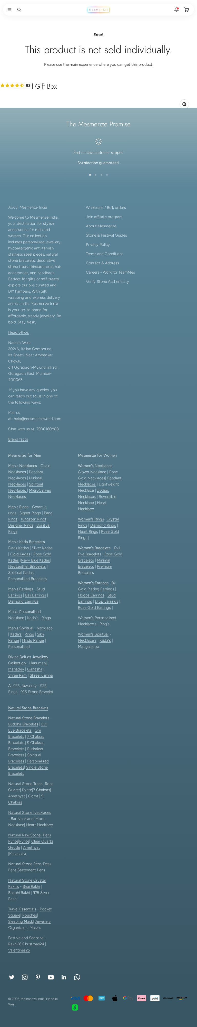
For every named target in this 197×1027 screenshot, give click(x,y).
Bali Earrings (35, 595)
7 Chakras (41, 790)
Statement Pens (31, 870)
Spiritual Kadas (21, 572)
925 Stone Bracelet (37, 691)
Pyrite (27, 790)
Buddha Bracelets (23, 724)
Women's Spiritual (93, 634)
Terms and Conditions (104, 253)
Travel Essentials (22, 909)
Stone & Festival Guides (106, 235)
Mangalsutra (88, 646)
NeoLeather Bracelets (27, 566)
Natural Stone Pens (25, 864)
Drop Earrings (106, 601)
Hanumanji (38, 663)
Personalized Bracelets (27, 578)
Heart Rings (88, 531)
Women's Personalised (97, 617)
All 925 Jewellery (22, 685)
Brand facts (18, 439)
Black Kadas (19, 548)
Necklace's (87, 640)
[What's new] (176, 10)
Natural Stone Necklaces (29, 812)
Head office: (18, 332)
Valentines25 (19, 950)
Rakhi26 (15, 944)
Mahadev (16, 669)
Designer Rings (20, 525)
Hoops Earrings (91, 595)
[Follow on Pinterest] (37, 977)
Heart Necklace (39, 825)
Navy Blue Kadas (35, 560)
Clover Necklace (92, 472)
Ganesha (34, 669)
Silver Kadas (42, 548)
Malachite (17, 853)
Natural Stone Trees (25, 783)
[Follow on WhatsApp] (77, 977)
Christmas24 (33, 944)
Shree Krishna (41, 675)
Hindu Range (33, 640)
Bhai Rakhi (31, 886)
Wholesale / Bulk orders (106, 207)
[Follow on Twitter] (11, 977)
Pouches (29, 915)
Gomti (33, 796)
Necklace (16, 617)
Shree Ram (17, 675)
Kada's (32, 617)
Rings (46, 617)
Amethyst (16, 796)
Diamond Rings (103, 525)
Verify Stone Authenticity (107, 281)
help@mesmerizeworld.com (37, 418)
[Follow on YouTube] (50, 977)
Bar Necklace (22, 818)
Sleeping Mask (20, 921)
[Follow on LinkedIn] (64, 977)
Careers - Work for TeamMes (110, 272)
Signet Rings (30, 513)
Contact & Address (102, 263)
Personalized (19, 646)
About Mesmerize (101, 226)
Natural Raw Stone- (25, 835)
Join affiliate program (104, 216)
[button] (8, 10)
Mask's (35, 927)
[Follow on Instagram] (24, 977)
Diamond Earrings (23, 601)
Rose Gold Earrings (94, 607)
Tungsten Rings (33, 519)
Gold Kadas (20, 554)
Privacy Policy (98, 244)
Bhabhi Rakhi (19, 892)
